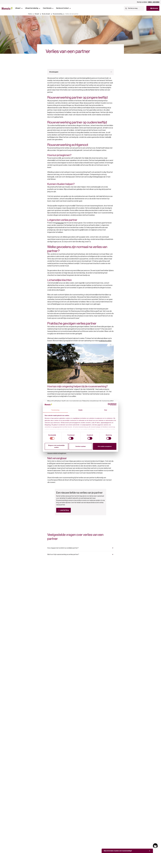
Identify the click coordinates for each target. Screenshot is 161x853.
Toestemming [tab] (55, 410)
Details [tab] (80, 410)
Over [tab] (105, 410)
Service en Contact (62, 8)
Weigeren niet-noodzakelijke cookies (56, 446)
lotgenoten (60, 223)
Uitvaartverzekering (31, 8)
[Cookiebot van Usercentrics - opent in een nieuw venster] (109, 404)
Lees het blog (64, 510)
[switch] (71, 438)
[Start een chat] (155, 846)
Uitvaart (18, 8)
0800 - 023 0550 (153, 2)
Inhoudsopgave (53, 72)
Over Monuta (47, 8)
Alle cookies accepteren (105, 446)
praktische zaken (105, 341)
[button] (80, 548)
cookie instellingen (89, 429)
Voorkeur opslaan (80, 446)
